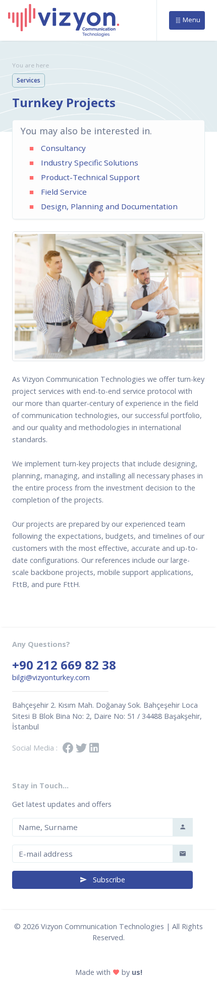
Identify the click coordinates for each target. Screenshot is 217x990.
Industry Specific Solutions (89, 162)
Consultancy (63, 148)
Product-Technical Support (90, 177)
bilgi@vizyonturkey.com (51, 677)
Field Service (64, 192)
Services (28, 80)
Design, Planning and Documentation (109, 206)
